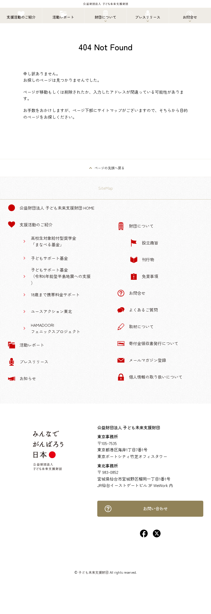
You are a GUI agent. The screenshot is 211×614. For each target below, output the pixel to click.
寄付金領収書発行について (153, 343)
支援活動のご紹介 (36, 224)
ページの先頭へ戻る (109, 167)
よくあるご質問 (143, 310)
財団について (141, 226)
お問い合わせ (155, 508)
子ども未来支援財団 (93, 572)
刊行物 (148, 259)
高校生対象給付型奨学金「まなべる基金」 (53, 241)
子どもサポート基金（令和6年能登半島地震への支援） (61, 276)
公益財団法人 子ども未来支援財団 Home (57, 208)
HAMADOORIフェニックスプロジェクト (55, 328)
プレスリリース (34, 361)
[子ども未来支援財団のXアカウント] (157, 535)
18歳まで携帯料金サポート (55, 294)
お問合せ (137, 293)
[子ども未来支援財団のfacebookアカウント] (144, 535)
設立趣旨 (150, 243)
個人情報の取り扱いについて (155, 377)
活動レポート (32, 345)
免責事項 (150, 276)
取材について (141, 326)
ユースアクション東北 (51, 311)
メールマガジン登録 (147, 360)
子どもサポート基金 (49, 258)
